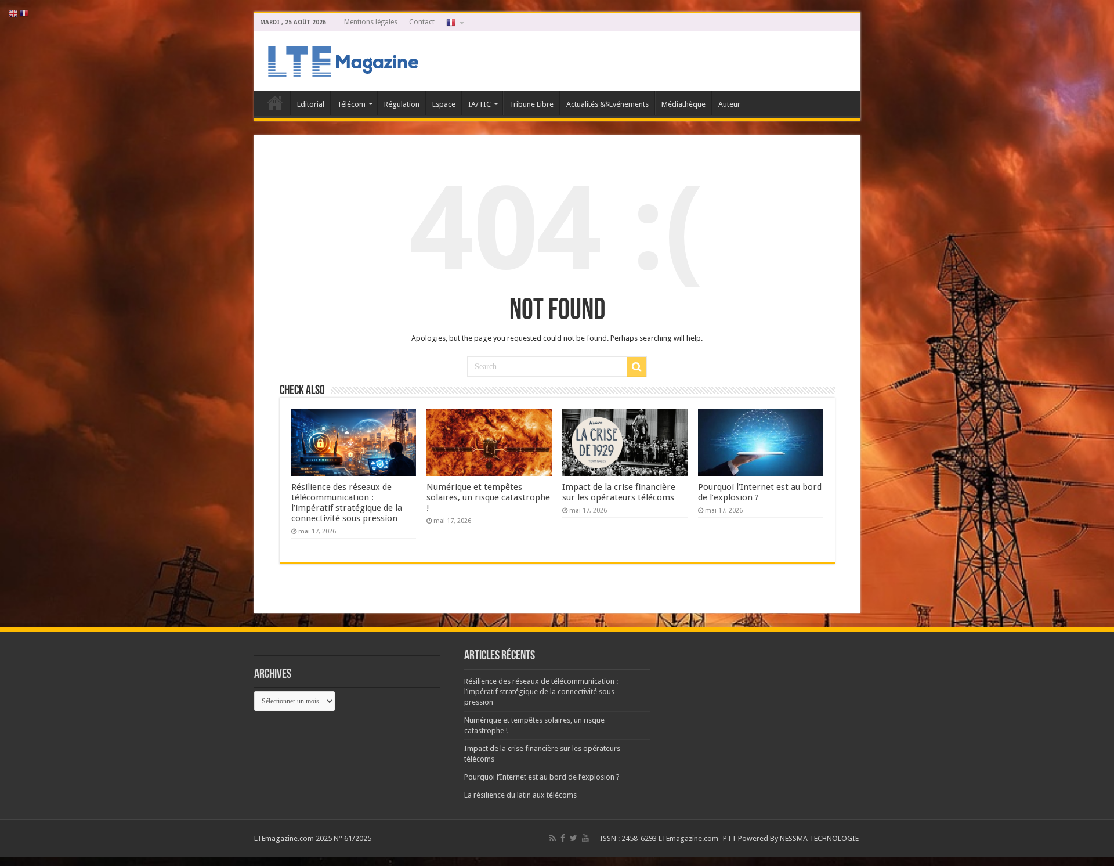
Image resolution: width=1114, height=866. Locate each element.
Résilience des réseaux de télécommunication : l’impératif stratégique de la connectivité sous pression (346, 503)
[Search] (636, 367)
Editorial (310, 104)
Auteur (729, 104)
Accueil (275, 103)
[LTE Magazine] (341, 59)
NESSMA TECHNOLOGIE (820, 838)
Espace (443, 104)
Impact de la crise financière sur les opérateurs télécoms (618, 492)
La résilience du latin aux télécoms (520, 795)
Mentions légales (370, 22)
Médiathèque (683, 104)
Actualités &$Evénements (607, 104)
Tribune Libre (531, 104)
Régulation (401, 104)
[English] (14, 13)
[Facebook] (562, 838)
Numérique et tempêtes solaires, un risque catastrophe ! (488, 497)
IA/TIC (479, 104)
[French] (454, 22)
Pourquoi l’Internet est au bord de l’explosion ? (542, 777)
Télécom (351, 104)
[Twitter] (573, 838)
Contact (422, 22)
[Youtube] (585, 838)
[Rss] (552, 838)
